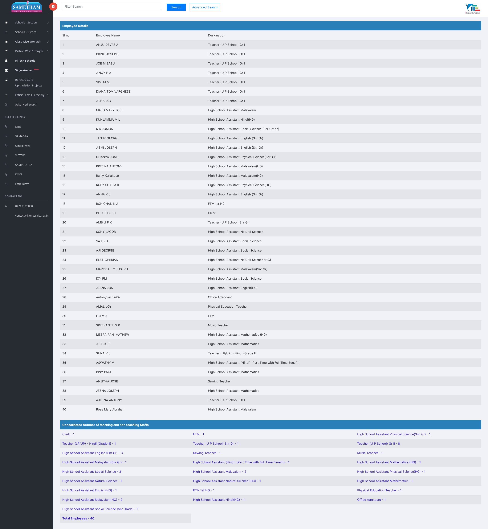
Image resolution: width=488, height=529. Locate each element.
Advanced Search (26, 104)
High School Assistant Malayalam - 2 (219, 471)
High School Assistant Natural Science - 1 (92, 481)
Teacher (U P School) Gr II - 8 (378, 443)
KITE (18, 126)
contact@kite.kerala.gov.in (32, 215)
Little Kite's (22, 184)
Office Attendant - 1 (371, 500)
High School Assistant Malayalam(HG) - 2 (92, 500)
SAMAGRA (21, 136)
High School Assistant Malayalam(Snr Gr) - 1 (94, 462)
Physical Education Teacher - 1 (379, 490)
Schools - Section (26, 22)
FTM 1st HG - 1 (203, 490)
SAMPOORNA (23, 165)
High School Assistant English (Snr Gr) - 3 (92, 453)
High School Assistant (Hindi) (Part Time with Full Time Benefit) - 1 (241, 462)
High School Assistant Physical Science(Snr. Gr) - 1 (393, 434)
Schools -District (25, 32)
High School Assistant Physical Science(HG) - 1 (391, 471)
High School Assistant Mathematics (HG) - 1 (389, 462)
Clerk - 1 (68, 434)
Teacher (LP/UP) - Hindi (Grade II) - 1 (89, 443)
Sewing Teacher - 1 (207, 453)
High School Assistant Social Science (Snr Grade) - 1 (100, 509)
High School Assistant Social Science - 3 (91, 471)
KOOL (18, 174)
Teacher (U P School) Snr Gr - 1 (215, 443)
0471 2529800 (24, 206)
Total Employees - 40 (78, 518)
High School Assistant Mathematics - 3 (385, 481)
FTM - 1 (198, 434)
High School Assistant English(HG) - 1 (89, 490)
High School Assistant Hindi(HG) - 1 (219, 500)
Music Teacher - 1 (370, 453)
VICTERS (20, 155)
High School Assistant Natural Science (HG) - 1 (227, 481)
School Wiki (22, 146)
